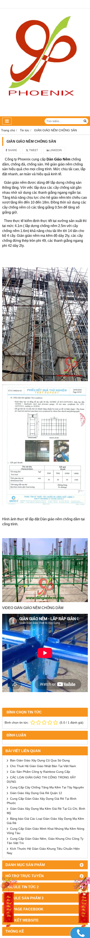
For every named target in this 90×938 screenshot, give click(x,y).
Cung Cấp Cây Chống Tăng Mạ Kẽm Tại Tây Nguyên (47, 787)
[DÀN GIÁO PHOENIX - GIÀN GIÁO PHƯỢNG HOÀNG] (45, 115)
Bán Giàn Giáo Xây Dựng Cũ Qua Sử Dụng (40, 760)
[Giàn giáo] (8, 903)
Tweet (33, 150)
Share (12, 150)
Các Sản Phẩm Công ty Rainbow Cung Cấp (40, 771)
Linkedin (55, 150)
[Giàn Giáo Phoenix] (81, 903)
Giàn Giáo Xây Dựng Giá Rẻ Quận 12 (36, 793)
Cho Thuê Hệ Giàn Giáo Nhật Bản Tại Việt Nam (43, 766)
